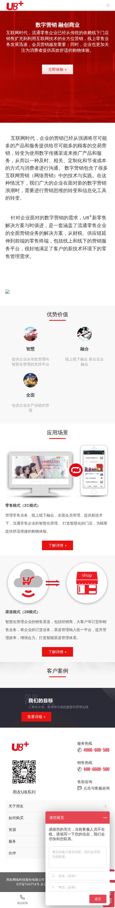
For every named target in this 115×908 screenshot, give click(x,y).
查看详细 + (36, 716)
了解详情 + (57, 545)
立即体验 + (57, 69)
